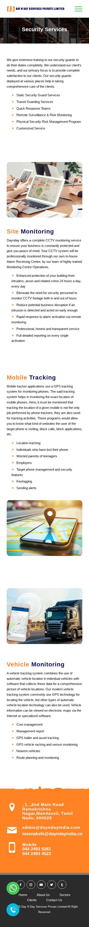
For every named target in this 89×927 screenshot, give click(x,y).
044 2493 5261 (36, 848)
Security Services (44, 29)
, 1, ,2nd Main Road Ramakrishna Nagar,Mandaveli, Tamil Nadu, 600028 (47, 811)
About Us (43, 895)
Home (23, 895)
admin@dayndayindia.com (51, 827)
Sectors (64, 895)
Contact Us (54, 900)
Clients (32, 900)
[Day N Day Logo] (37, 8)
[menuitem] (76, 8)
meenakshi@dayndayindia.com (54, 833)
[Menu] (76, 8)
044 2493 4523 (36, 853)
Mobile (29, 844)
